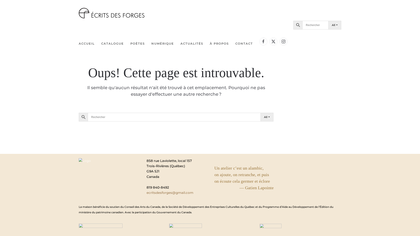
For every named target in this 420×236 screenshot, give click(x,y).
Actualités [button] (191, 43)
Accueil (87, 43)
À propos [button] (219, 43)
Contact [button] (244, 43)
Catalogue (112, 43)
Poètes (137, 43)
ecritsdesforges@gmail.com (170, 193)
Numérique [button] (162, 43)
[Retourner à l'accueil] (111, 13)
